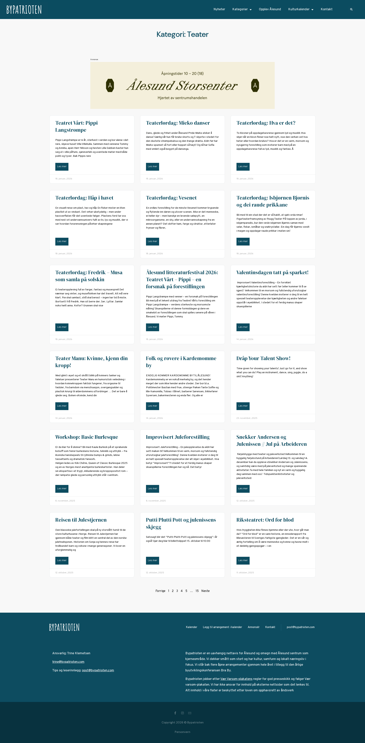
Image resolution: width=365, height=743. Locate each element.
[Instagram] (182, 712)
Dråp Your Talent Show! (263, 358)
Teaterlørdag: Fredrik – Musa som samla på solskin (88, 276)
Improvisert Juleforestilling (178, 436)
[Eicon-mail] (189, 712)
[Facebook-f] (175, 712)
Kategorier (240, 9)
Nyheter (219, 9)
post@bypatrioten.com (301, 627)
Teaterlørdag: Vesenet (171, 197)
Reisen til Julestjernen (81, 519)
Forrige (160, 591)
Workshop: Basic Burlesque (86, 436)
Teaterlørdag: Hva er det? (265, 122)
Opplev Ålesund (270, 9)
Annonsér (253, 627)
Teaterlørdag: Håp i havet (84, 197)
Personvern (182, 732)
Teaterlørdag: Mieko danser (178, 122)
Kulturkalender (298, 9)
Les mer (62, 166)
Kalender (191, 627)
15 (197, 591)
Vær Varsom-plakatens (236, 679)
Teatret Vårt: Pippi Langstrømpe (76, 126)
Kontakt (326, 9)
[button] (351, 9)
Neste (205, 591)
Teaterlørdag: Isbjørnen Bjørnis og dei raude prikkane (272, 201)
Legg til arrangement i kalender (222, 627)
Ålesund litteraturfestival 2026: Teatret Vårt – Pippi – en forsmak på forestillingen (182, 279)
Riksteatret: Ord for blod (265, 519)
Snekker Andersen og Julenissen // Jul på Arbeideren (271, 440)
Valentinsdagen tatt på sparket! (272, 272)
